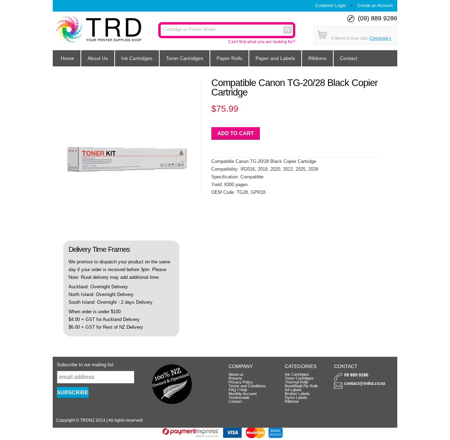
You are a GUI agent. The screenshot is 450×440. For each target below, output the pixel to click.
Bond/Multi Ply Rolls (301, 386)
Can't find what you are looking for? (261, 41)
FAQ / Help (238, 390)
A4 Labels (293, 390)
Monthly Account (243, 394)
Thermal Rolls (296, 382)
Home (67, 58)
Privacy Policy (241, 382)
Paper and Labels (275, 58)
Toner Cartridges (184, 58)
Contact (348, 58)
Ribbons (317, 58)
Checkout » (380, 38)
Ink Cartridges (137, 58)
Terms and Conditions (247, 386)
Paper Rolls (229, 58)
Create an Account (375, 5)
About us (236, 374)
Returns (235, 378)
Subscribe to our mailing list (85, 364)
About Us (98, 58)
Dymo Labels (296, 397)
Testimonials (239, 397)
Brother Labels (297, 394)
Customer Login (330, 5)
